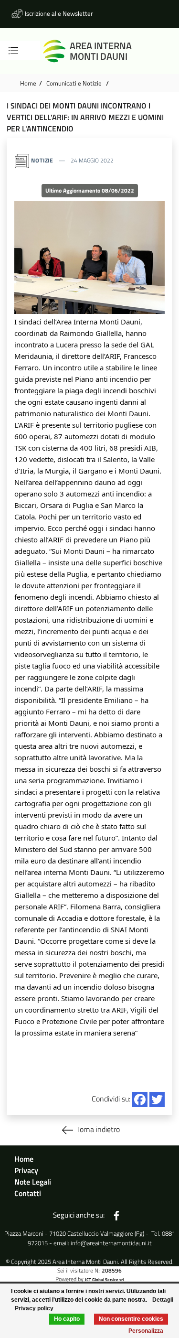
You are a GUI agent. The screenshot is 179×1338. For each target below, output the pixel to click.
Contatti (27, 1193)
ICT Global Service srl (104, 1279)
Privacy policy (34, 1308)
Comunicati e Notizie (74, 83)
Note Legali (32, 1181)
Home (28, 83)
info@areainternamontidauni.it (111, 1243)
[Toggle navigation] (13, 50)
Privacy (26, 1170)
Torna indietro (98, 1129)
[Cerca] (26, 50)
